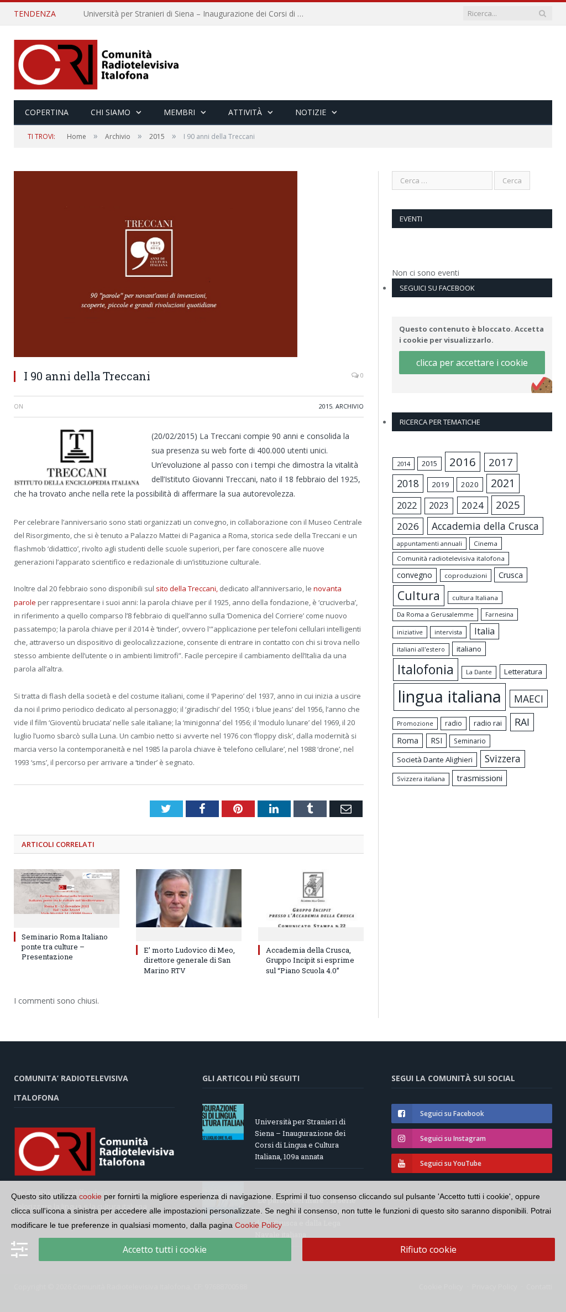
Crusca (511, 575)
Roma (407, 740)
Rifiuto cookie (428, 1249)
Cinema (485, 543)
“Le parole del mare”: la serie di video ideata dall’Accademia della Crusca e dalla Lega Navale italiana (196, 14)
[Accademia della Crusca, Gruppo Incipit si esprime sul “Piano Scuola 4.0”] (311, 903)
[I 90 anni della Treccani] (189, 265)
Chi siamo (110, 112)
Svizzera (503, 758)
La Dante (479, 672)
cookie (90, 1196)
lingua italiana (449, 696)
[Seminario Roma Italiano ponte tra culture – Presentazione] (66, 896)
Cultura (418, 595)
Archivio (350, 406)
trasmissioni (479, 777)
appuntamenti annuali (429, 543)
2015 (325, 406)
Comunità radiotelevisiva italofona (451, 558)
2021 (503, 483)
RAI (522, 722)
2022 (407, 505)
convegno (414, 575)
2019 (440, 484)
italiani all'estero (421, 649)
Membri (179, 112)
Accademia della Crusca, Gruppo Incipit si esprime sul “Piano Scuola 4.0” (310, 960)
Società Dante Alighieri (435, 760)
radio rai (488, 723)
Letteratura (523, 671)
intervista (448, 632)
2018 (408, 483)
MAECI (528, 698)
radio (453, 723)
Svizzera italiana (421, 778)
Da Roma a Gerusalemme (435, 614)
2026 (408, 526)
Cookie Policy (258, 1225)
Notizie (310, 112)
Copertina (47, 112)
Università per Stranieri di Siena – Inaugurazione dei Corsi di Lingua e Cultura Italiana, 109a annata (300, 1139)
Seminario (470, 740)
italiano (469, 649)
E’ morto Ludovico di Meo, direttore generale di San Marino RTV (189, 960)
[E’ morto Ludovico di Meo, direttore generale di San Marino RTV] (189, 903)
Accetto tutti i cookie (165, 1249)
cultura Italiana (475, 597)
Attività (245, 112)
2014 (403, 463)
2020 (470, 484)
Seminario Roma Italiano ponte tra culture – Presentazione (65, 947)
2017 (501, 462)
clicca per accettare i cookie (472, 363)
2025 (508, 505)
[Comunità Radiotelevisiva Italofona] (97, 63)
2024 (473, 505)
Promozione (415, 723)
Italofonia (425, 669)
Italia (484, 631)
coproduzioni (465, 575)
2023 (439, 505)
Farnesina (499, 614)
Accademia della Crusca (485, 526)
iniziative (410, 632)
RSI (436, 740)
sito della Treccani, (186, 588)
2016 (462, 461)
